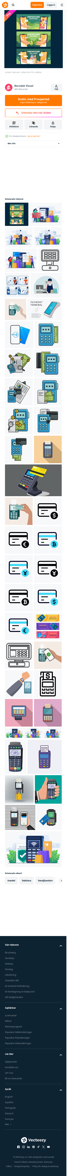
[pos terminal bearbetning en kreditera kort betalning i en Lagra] (16, 330)
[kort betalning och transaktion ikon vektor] (19, 727)
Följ (56, 89)
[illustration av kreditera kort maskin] (18, 434)
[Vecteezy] (5, 5)
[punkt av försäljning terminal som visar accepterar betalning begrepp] (19, 986)
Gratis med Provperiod (33, 100)
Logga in (51, 5)
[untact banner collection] (16, 214)
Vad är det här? (33, 136)
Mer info (11, 143)
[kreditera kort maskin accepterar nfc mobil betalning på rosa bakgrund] (19, 1101)
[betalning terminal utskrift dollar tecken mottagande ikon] (19, 1072)
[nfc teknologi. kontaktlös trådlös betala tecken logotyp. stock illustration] (19, 406)
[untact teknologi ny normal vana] (41, 331)
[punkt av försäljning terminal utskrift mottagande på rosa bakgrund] (19, 1130)
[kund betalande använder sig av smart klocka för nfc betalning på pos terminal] (19, 1043)
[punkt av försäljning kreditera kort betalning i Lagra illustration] (33, 667)
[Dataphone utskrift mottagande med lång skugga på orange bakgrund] (19, 636)
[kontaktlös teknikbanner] (19, 957)
